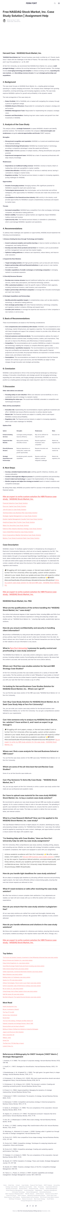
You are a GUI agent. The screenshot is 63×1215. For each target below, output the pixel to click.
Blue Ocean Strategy (39, 1199)
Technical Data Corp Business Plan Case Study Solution (20, 513)
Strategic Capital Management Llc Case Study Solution (20, 516)
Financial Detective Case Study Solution (15, 503)
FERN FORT (31, 3)
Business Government (11, 1188)
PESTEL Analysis (29, 1193)
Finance (42, 1188)
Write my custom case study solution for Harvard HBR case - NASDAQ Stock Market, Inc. (32, 582)
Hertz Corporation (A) (8, 1034)
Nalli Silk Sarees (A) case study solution (13, 994)
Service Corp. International (10, 1015)
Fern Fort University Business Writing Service (30, 1211)
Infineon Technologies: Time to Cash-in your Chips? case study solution (22, 983)
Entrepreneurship (33, 1188)
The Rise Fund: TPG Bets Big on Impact (13, 1043)
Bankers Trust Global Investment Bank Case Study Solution (21, 538)
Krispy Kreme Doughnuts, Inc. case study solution (16, 963)
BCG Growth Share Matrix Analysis (49, 1197)
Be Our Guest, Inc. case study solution (13, 988)
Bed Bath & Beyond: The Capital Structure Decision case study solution (22, 997)
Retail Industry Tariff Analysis (12, 1197)
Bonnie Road (6, 1017)
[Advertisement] (31, 37)
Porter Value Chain (52, 1195)
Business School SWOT (51, 1193)
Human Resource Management (14, 1190)
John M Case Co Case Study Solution (14, 509)
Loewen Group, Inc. (8, 1046)
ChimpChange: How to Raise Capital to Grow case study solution (20, 991)
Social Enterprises (29, 1190)
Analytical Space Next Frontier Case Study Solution (19, 522)
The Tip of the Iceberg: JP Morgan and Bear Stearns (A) (18, 1020)
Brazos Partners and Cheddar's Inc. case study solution (17, 960)
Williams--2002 (7, 1037)
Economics (41, 1187)
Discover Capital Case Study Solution (14, 506)
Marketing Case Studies (25, 1187)
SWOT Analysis (48, 1185)
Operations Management (50, 1190)
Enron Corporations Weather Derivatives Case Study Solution (22, 535)
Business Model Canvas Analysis (30, 1197)
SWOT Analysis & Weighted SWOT (14, 1193)
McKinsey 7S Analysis (15, 1199)
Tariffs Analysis (40, 1193)
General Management (51, 1188)
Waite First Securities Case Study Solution (16, 525)
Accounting (57, 1185)
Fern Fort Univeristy (18, 648)
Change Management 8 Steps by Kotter (31, 1200)
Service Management (32, 1192)
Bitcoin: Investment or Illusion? (11, 1009)
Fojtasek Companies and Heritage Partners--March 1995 (18, 1023)
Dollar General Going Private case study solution (15, 968)
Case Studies (25, 1185)
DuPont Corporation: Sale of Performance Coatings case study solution (22, 985)
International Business (45, 1192)
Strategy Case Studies (12, 1187)
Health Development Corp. (10, 1006)
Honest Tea (6, 1040)
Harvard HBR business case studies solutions (38, 857)
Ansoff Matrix (50, 1199)
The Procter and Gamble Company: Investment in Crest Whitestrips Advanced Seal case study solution (30, 957)
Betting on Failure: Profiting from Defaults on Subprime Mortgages (20, 1029)
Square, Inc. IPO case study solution (12, 980)
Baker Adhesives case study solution (12, 974)
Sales (35, 1187)
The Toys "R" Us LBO (8, 1012)
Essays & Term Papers (36, 1185)
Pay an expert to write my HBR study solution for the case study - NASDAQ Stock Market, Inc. (32, 742)
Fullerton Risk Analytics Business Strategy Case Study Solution (22, 528)
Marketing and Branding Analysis (36, 1195)
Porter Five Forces (11, 1195)
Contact (18, 1185)
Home (4, 1185)
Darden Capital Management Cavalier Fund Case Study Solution (22, 519)
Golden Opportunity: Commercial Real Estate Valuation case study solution (22, 971)
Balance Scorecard (27, 1199)
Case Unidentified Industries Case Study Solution (18, 532)
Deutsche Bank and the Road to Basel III (13, 1026)
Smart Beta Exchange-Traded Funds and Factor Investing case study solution (23, 966)
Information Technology (18, 1192)
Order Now (11, 1185)
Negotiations (38, 1190)
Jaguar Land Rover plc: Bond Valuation (13, 1032)
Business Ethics (23, 1188)
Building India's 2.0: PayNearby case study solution (16, 977)
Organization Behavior (52, 1187)
